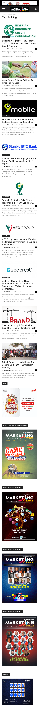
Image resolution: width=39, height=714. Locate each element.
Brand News (6, 37)
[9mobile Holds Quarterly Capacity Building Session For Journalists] (19, 108)
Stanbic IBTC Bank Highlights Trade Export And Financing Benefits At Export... (19, 161)
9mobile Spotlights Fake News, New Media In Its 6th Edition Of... (18, 201)
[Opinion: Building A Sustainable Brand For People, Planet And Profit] (19, 314)
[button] (3, 9)
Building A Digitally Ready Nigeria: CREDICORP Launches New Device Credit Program (19, 43)
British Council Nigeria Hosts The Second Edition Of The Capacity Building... (18, 365)
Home (4, 14)
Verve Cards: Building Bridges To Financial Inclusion (17, 81)
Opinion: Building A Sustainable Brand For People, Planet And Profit (19, 326)
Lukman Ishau (6, 49)
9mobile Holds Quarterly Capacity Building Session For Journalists (18, 120)
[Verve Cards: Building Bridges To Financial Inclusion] (19, 69)
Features (5, 76)
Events (4, 358)
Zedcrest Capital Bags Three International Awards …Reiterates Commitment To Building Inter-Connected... (18, 285)
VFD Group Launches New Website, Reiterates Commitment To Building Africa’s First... (19, 242)
